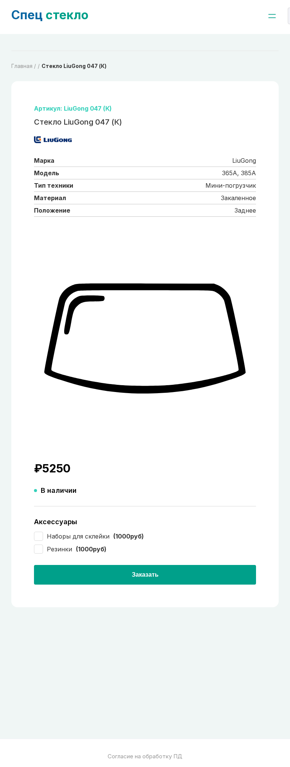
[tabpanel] (145, 339)
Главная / (23, 66)
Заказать (145, 574)
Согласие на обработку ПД (145, 756)
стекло (49, 15)
